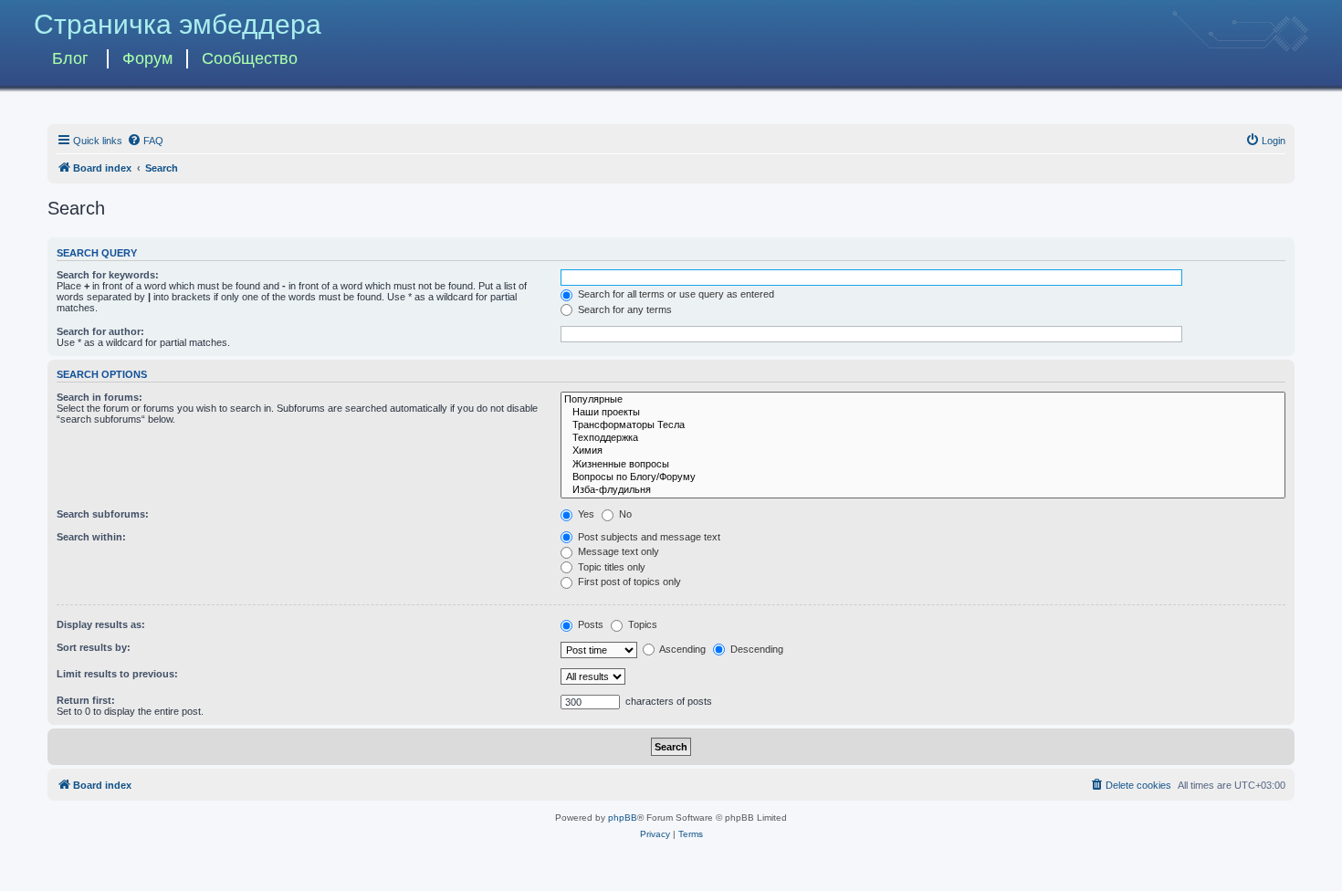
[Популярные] (923, 399)
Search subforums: (103, 513)
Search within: (91, 536)
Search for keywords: (108, 274)
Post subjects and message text (647, 536)
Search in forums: (99, 397)
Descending (755, 649)
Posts (589, 624)
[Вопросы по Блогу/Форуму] (923, 477)
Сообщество (250, 58)
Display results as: (101, 624)
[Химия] (923, 451)
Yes (584, 513)
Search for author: (100, 331)
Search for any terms (623, 309)
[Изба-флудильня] (923, 490)
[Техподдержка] (923, 438)
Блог (70, 58)
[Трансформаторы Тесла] (923, 425)
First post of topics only (628, 581)
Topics (641, 624)
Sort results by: (94, 647)
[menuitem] (145, 141)
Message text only (617, 551)
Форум (147, 58)
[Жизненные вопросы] (923, 464)
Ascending (681, 649)
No (624, 513)
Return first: (86, 700)
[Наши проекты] (923, 412)
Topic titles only (610, 566)
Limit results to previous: (117, 673)
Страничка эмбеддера (177, 24)
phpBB (622, 817)
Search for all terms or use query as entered (674, 293)
